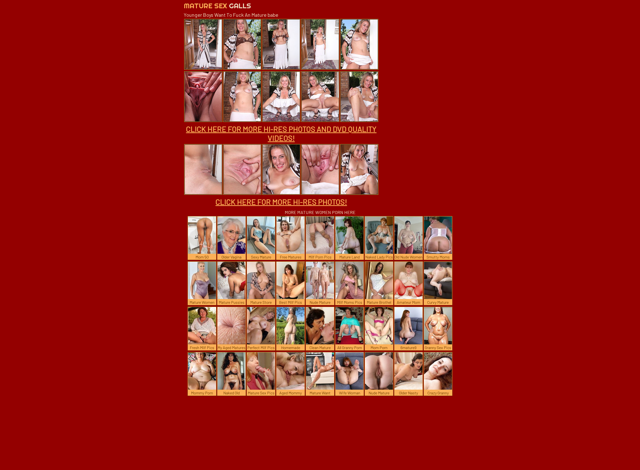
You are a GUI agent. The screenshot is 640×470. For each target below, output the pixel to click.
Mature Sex (217, 5)
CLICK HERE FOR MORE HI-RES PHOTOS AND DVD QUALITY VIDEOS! (281, 133)
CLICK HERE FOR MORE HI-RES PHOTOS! (281, 201)
